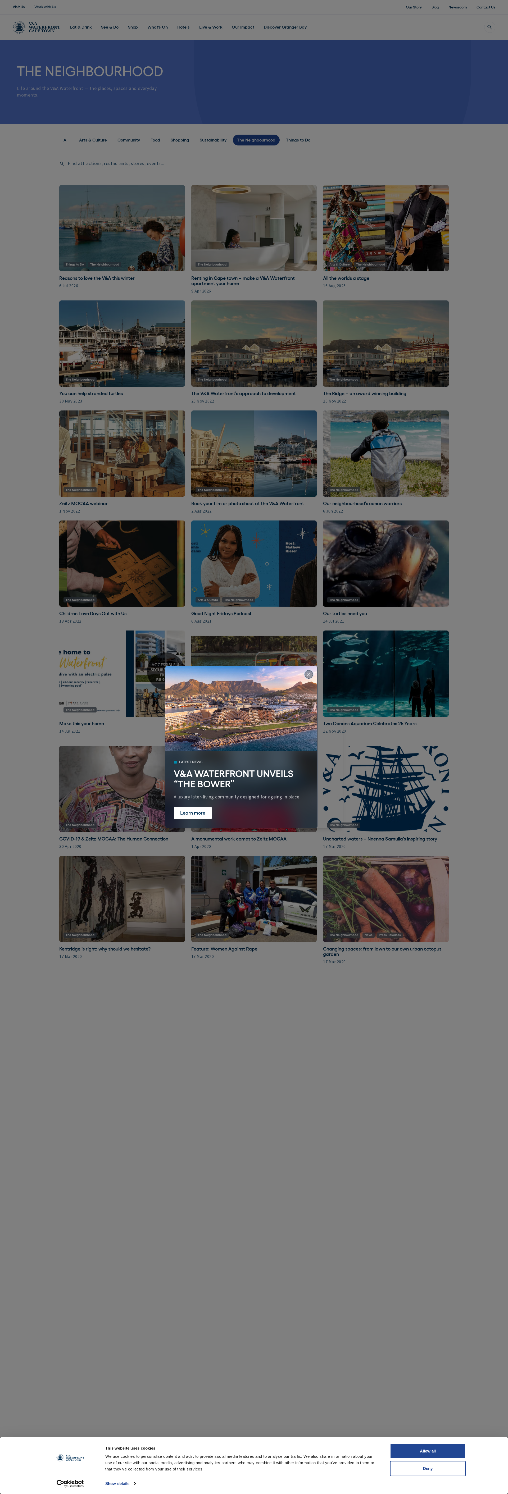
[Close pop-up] (309, 674)
